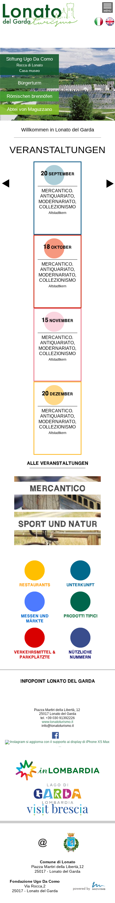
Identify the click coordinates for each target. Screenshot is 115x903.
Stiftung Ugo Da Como (29, 59)
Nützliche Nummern (80, 654)
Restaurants (34, 584)
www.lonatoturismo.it (57, 722)
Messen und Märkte (35, 618)
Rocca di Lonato (29, 65)
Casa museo (29, 71)
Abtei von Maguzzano (29, 109)
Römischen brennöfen (29, 96)
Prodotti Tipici (80, 615)
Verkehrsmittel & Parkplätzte (35, 654)
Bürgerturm (29, 83)
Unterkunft (80, 584)
